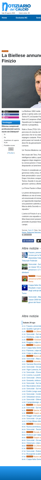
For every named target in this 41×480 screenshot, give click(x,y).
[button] (11, 149)
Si (4, 134)
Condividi (29, 241)
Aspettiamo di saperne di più (11, 141)
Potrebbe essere (9, 145)
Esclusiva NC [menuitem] (21, 18)
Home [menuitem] (4, 18)
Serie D (30, 230)
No (5, 137)
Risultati (11, 153)
